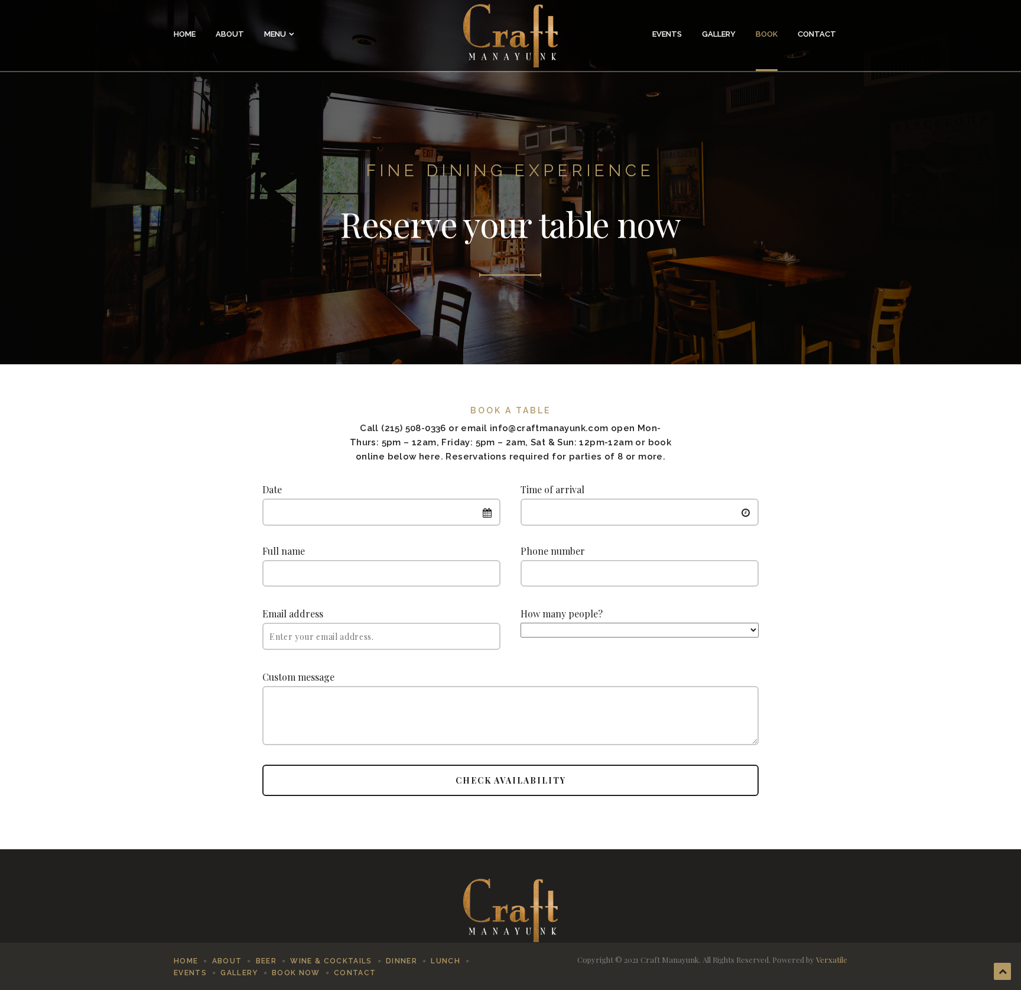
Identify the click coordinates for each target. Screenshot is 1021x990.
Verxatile (831, 960)
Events (667, 34)
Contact (817, 34)
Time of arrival (552, 489)
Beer (266, 961)
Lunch (445, 961)
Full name (283, 551)
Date (272, 489)
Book (767, 34)
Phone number (553, 551)
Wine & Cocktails (331, 961)
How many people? (562, 613)
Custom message (298, 677)
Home (185, 34)
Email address (292, 613)
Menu (275, 34)
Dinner (401, 961)
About (230, 34)
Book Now (296, 973)
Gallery (719, 34)
